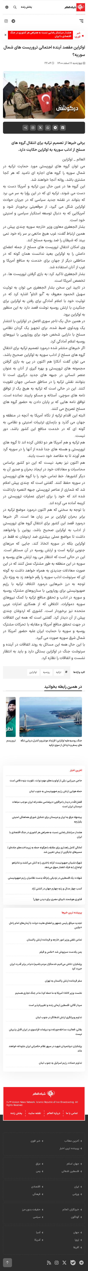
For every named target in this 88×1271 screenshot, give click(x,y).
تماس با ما (72, 1113)
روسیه (46, 672)
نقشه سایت (34, 1113)
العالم (81, 159)
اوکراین (67, 159)
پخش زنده (16, 1113)
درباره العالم (53, 1113)
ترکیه (58, 672)
